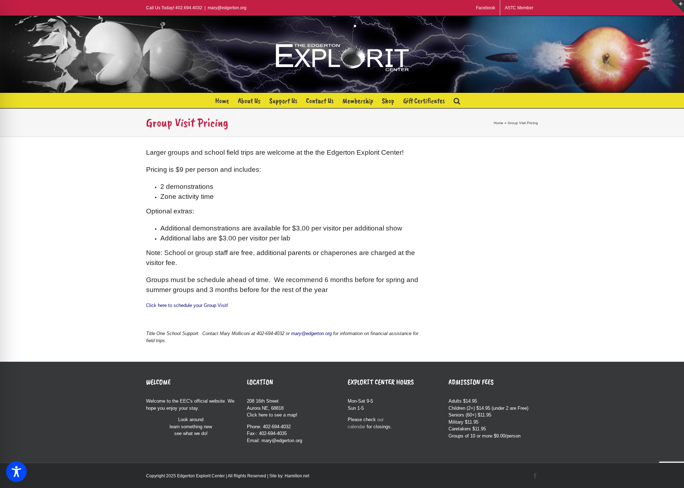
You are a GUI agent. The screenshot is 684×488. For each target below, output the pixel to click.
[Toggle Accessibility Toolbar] (16, 472)
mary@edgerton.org (227, 7)
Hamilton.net (297, 475)
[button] (457, 100)
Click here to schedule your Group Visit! (188, 305)
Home (498, 123)
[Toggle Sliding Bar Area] (677, 6)
